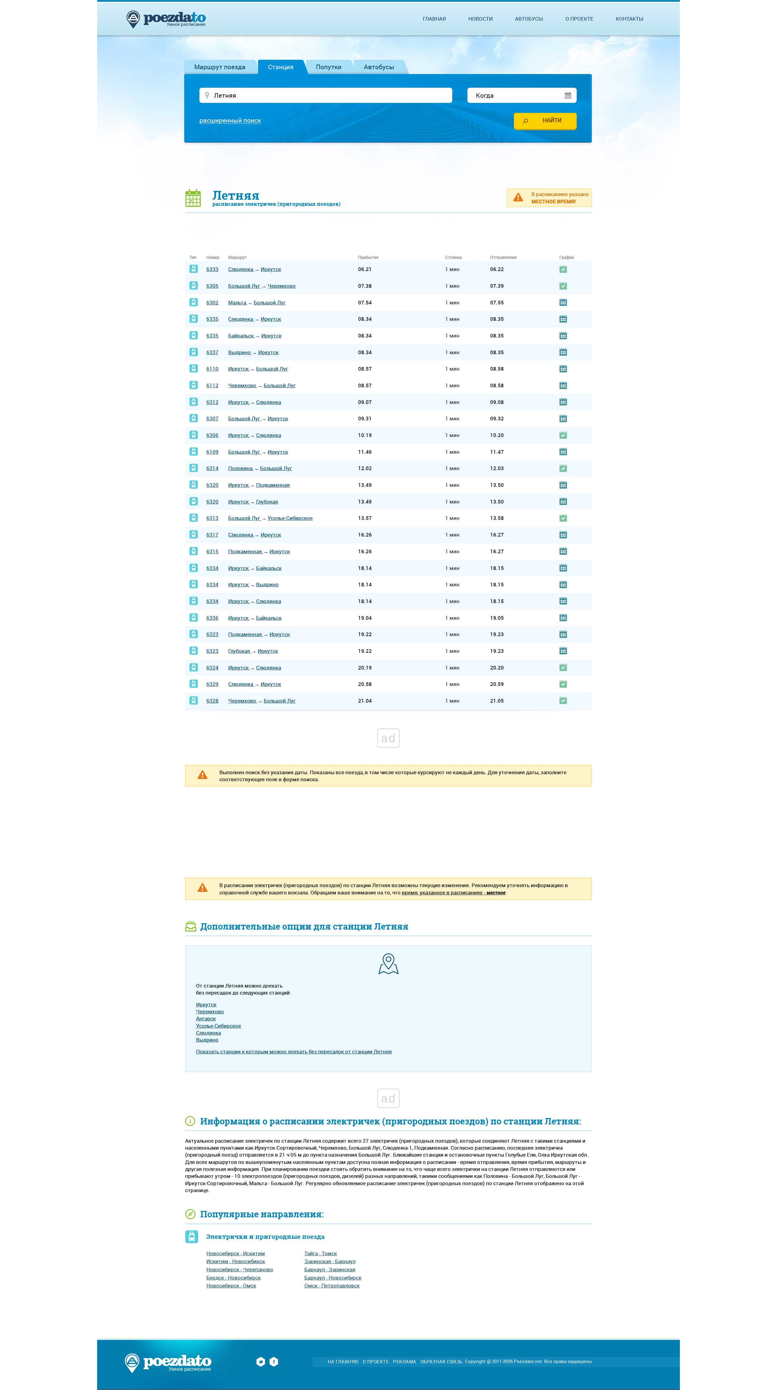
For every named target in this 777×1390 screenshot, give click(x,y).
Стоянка (453, 257)
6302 (212, 302)
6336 (212, 617)
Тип (192, 257)
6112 (212, 385)
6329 (212, 683)
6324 (212, 667)
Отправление (503, 257)
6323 (212, 634)
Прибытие (368, 257)
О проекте (579, 18)
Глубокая (267, 501)
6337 (212, 352)
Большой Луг (244, 285)
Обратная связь (442, 1362)
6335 (212, 318)
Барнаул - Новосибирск (332, 1277)
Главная (434, 18)
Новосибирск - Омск (231, 1285)
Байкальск (241, 335)
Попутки (328, 67)
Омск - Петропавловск (332, 1285)
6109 (212, 451)
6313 (212, 517)
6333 (212, 269)
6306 (212, 435)
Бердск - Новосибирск (233, 1277)
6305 (212, 285)
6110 (212, 368)
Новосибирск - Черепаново (239, 1269)
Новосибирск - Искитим (235, 1253)
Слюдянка (241, 269)
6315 (212, 551)
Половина (241, 468)
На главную (343, 1362)
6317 (212, 534)
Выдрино (240, 352)
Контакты (629, 18)
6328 (212, 700)
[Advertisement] (388, 165)
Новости (480, 18)
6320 (212, 484)
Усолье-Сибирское (290, 517)
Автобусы (379, 67)
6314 (212, 468)
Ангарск (206, 1018)
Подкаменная (273, 484)
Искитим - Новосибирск (235, 1261)
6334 (212, 567)
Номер (212, 257)
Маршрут (237, 257)
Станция (280, 67)
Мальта (237, 302)
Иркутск (271, 269)
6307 (212, 418)
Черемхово (282, 285)
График (566, 257)
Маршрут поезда (220, 67)
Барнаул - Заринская (329, 1269)
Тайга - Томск (320, 1253)
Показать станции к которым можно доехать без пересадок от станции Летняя (294, 1051)
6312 (212, 401)
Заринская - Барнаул (329, 1261)
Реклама (404, 1362)
